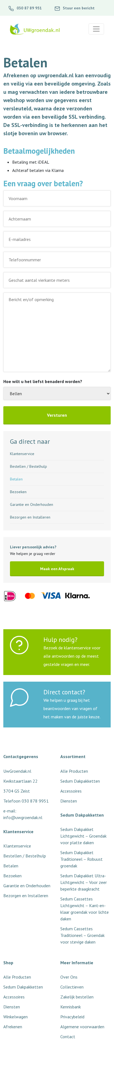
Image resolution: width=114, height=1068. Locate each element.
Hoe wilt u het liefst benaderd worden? (42, 381)
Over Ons (68, 977)
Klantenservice (22, 453)
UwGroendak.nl (17, 771)
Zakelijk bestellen (77, 997)
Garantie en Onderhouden (31, 504)
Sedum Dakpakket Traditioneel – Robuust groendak (81, 859)
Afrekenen (12, 1026)
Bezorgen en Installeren (30, 517)
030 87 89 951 (28, 8)
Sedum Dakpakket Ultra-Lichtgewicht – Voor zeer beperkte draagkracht (83, 882)
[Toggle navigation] (96, 28)
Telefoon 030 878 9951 (26, 801)
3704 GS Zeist (16, 791)
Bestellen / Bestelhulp (28, 466)
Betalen (16, 479)
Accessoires (14, 997)
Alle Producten (17, 977)
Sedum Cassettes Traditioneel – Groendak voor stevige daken (82, 935)
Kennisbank (70, 1006)
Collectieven (72, 987)
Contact (67, 1036)
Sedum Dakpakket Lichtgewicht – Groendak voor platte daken (83, 836)
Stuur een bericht (78, 8)
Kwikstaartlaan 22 (20, 781)
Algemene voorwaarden (82, 1026)
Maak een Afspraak (57, 568)
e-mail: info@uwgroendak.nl (22, 814)
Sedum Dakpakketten (23, 987)
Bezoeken (18, 491)
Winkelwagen (15, 1016)
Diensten (11, 1006)
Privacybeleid (72, 1016)
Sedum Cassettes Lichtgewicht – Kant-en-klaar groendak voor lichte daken (84, 908)
